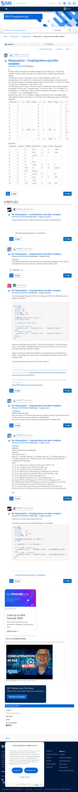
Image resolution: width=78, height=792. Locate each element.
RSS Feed (50, 44)
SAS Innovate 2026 (10, 608)
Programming (14, 36)
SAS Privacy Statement (33, 756)
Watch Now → (12, 631)
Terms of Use (28, 789)
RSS (4, 782)
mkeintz (18, 285)
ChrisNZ (18, 209)
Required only (31, 770)
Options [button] (10, 44)
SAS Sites (74, 3)
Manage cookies (25, 777)
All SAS (51, 3)
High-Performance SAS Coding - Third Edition (30, 233)
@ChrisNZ (15, 259)
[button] (6, 61)
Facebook (3, 780)
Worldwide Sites (64, 3)
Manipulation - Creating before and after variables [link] (49, 36)
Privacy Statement (17, 789)
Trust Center (38, 789)
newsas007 (16, 55)
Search (59, 3)
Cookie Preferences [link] (7, 789)
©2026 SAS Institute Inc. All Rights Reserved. (58, 789)
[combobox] (38, 30)
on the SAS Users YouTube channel (26, 680)
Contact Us (69, 3)
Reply (68, 194)
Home (5, 36)
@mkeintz (17, 411)
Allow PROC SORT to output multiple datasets (27, 385)
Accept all (17, 770)
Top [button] (9, 738)
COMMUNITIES (21, 3)
